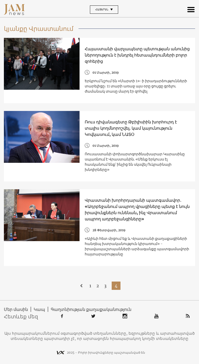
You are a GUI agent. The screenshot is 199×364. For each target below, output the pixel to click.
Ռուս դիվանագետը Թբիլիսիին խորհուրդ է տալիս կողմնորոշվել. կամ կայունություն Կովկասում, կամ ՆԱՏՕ (131, 128)
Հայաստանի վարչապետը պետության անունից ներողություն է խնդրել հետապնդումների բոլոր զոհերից (137, 55)
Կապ (39, 309)
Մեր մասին (16, 309)
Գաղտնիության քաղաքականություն (91, 309)
